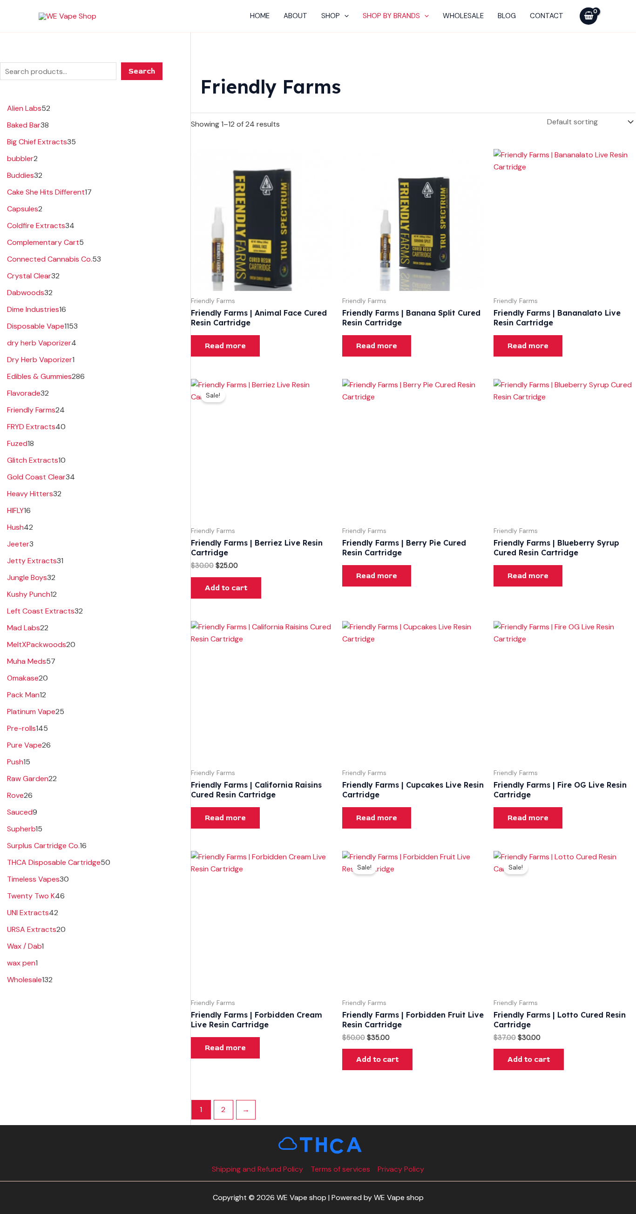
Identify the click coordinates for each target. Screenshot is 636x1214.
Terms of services (340, 1169)
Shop (330, 15)
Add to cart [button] (226, 588)
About (295, 15)
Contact (546, 15)
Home (260, 15)
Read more (225, 346)
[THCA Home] (318, 1144)
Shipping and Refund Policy (257, 1169)
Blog (507, 15)
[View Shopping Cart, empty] (588, 16)
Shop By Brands (391, 15)
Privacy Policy (401, 1169)
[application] (344, 16)
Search (142, 71)
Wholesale (463, 15)
